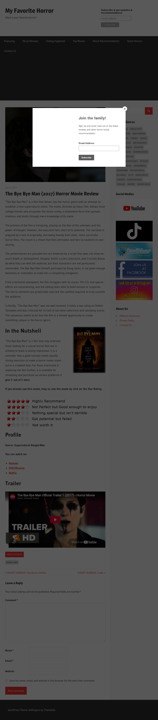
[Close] (125, 108)
